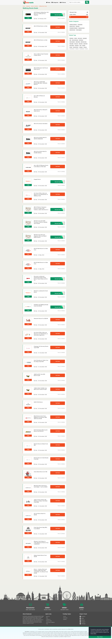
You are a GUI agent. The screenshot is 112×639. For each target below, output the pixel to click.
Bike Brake (81, 40)
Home (48, 2)
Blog (47, 617)
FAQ (47, 623)
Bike (70, 40)
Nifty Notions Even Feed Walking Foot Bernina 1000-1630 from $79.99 (40, 417)
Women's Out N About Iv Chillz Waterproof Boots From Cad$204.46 (41, 543)
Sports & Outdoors (34, 6)
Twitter (82, 618)
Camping (80, 47)
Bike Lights (71, 43)
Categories (55, 2)
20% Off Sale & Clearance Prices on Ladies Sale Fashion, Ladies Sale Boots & (41, 208)
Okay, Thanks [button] (100, 636)
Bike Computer (72, 41)
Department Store (81, 28)
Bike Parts (80, 43)
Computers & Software (73, 28)
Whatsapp (83, 623)
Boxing (71, 47)
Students (65, 619)
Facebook (83, 616)
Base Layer (80, 38)
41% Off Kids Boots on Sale (40, 26)
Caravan (85, 47)
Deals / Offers (79, 14)
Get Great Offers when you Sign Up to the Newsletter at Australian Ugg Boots (41, 334)
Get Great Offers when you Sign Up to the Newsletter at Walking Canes (41, 194)
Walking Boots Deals (43, 6)
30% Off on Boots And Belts (40, 123)
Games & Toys (72, 26)
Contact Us (48, 619)
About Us (48, 616)
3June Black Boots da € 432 (40, 471)
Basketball (85, 38)
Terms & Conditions (61, 18)
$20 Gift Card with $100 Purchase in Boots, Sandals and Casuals (40, 222)
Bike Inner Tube (83, 41)
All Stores (63, 2)
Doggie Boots (37, 179)
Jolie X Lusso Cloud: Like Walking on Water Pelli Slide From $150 (40, 501)
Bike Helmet (78, 41)
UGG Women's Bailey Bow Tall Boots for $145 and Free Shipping (41, 13)
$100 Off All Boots (38, 402)
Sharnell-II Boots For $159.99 (41, 318)
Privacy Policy (49, 620)
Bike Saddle (72, 45)
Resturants (65, 617)
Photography (80, 24)
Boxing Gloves (75, 47)
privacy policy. (93, 633)
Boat (80, 45)
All (79, 16)
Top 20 (64, 616)
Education (77, 26)
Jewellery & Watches (73, 24)
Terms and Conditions (50, 622)
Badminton (71, 38)
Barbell (75, 38)
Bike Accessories (75, 40)
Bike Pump (85, 43)
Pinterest (83, 620)
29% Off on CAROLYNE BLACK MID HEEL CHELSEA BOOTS (40, 83)
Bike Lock (76, 43)
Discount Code (79, 12)
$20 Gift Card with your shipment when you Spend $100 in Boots (40, 236)
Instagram (83, 621)
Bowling (83, 45)
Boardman (77, 45)
